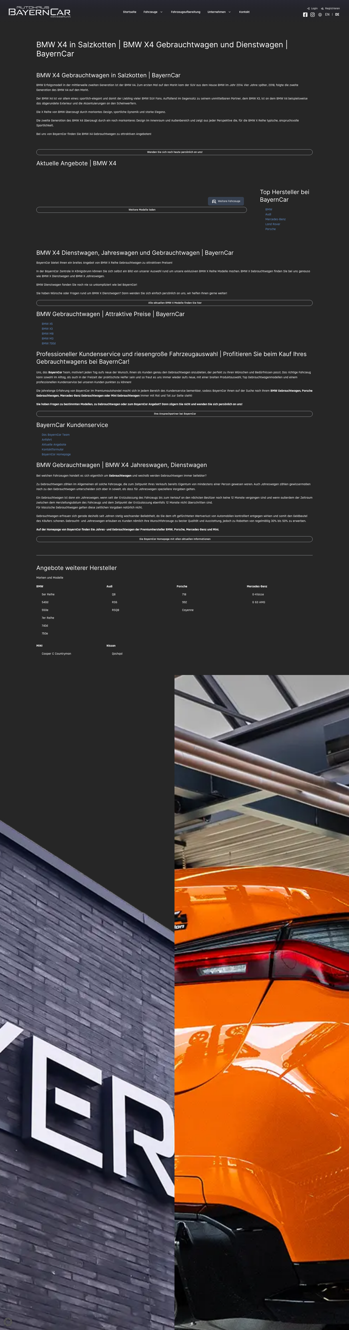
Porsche (270, 229)
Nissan (111, 646)
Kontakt (244, 12)
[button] (8, 1322)
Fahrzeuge (150, 12)
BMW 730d (49, 343)
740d (45, 626)
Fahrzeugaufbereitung (185, 12)
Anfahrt (47, 440)
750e (45, 633)
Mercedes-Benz (275, 219)
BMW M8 (47, 333)
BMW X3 (47, 329)
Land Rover (272, 224)
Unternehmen (217, 12)
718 (184, 594)
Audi (268, 214)
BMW (268, 209)
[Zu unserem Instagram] (312, 14)
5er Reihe (48, 594)
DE (337, 14)
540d (45, 602)
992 (184, 602)
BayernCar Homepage (56, 454)
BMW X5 (47, 324)
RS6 (114, 602)
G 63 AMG (258, 602)
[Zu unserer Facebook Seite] (305, 14)
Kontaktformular (53, 449)
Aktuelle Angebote (54, 444)
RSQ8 (115, 610)
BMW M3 (47, 338)
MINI (39, 646)
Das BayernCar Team (56, 435)
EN (327, 14)
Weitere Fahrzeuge (229, 201)
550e (45, 610)
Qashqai (117, 654)
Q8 (113, 594)
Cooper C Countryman (56, 654)
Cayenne (188, 610)
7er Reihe (48, 618)
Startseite (129, 12)
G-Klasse (258, 594)
